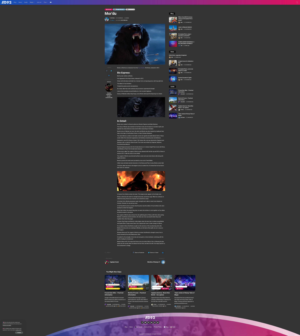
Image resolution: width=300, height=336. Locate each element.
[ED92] (6, 2)
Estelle (182, 109)
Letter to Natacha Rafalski (185, 27)
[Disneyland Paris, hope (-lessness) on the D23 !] (173, 36)
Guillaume (183, 101)
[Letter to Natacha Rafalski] (173, 28)
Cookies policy (18, 330)
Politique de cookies (7, 325)
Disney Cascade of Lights (185, 77)
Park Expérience (181, 286)
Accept (19, 332)
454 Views (147, 306)
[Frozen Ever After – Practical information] (173, 92)
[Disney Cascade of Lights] (173, 79)
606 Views (169, 304)
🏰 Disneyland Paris (112, 284)
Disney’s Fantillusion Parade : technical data (109, 95)
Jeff (181, 45)
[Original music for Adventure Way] (173, 63)
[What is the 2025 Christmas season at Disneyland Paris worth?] (173, 20)
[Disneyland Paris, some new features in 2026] (173, 71)
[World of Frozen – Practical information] (173, 100)
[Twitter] (111, 71)
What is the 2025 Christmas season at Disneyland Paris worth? (185, 18)
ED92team (183, 117)
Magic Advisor (158, 286)
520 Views (123, 304)
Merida (127, 131)
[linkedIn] (109, 75)
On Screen (156, 288)
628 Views (193, 306)
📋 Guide (108, 9)
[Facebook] (107, 71)
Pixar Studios (141, 67)
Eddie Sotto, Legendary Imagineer (178, 55)
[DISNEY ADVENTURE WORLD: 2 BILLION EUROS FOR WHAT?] (173, 44)
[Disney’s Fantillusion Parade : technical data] (109, 87)
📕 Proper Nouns (119, 9)
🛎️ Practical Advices (112, 288)
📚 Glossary (130, 9)
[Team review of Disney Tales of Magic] (173, 116)
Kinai (181, 22)
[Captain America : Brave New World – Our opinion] (173, 108)
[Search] (297, 2)
